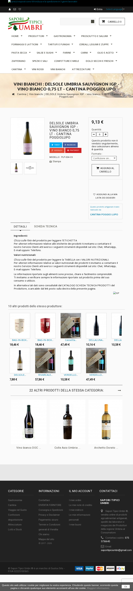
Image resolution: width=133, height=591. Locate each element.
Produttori (36, 36)
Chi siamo (44, 534)
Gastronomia (63, 36)
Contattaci (44, 500)
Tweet (56, 145)
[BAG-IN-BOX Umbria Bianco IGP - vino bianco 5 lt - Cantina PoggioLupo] (20, 325)
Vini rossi (38, 69)
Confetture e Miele (66, 60)
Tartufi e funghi (59, 44)
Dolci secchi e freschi (99, 60)
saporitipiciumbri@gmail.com (116, 550)
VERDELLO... (71, 374)
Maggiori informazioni (98, 588)
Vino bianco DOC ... (28, 447)
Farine (67, 52)
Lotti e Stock (15, 529)
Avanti (122, 319)
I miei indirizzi (76, 510)
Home (15, 36)
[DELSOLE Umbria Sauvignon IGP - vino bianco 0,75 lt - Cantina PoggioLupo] (17, 167)
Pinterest (74, 150)
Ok (125, 586)
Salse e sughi (45, 52)
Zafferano (18, 60)
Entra (99, 9)
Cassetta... (71, 340)
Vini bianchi (57, 69)
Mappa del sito (46, 539)
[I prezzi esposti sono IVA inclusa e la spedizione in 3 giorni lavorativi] (66, 3)
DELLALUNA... (96, 340)
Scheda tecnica (45, 226)
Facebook (71, 145)
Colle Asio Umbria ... (67, 447)
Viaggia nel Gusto (17, 510)
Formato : (97, 153)
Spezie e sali (39, 60)
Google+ (57, 150)
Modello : (55, 157)
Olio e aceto (105, 52)
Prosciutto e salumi (94, 36)
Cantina (17, 69)
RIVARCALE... (45, 374)
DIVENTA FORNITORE (50, 505)
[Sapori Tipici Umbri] (26, 24)
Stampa (57, 161)
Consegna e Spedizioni (51, 510)
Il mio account (80, 491)
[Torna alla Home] (13, 94)
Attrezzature (81, 69)
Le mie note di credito (80, 505)
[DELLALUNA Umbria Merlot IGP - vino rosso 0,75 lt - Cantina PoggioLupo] (96, 325)
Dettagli (20, 226)
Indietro (9, 319)
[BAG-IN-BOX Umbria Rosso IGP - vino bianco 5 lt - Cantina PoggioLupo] (45, 325)
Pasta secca (19, 52)
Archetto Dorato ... (106, 447)
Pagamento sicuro (48, 519)
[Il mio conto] (10, 9)
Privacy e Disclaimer (49, 514)
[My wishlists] (20, 9)
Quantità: (97, 129)
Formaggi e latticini (25, 44)
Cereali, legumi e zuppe (94, 44)
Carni (84, 52)
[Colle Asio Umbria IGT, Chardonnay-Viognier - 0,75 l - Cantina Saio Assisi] (67, 422)
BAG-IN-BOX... (20, 340)
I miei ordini (75, 500)
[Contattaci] (14, 9)
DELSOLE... (20, 374)
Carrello (114, 21)
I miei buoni (75, 524)
